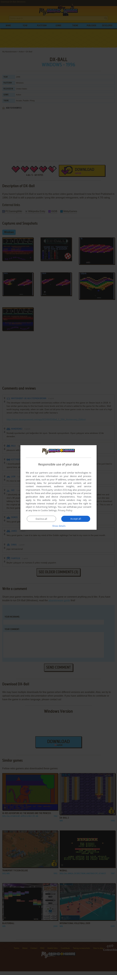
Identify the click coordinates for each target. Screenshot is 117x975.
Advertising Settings (46, 506)
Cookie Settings (49, 510)
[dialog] (58, 487)
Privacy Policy (65, 510)
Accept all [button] (75, 518)
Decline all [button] (41, 518)
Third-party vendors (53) (54, 489)
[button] (59, 525)
